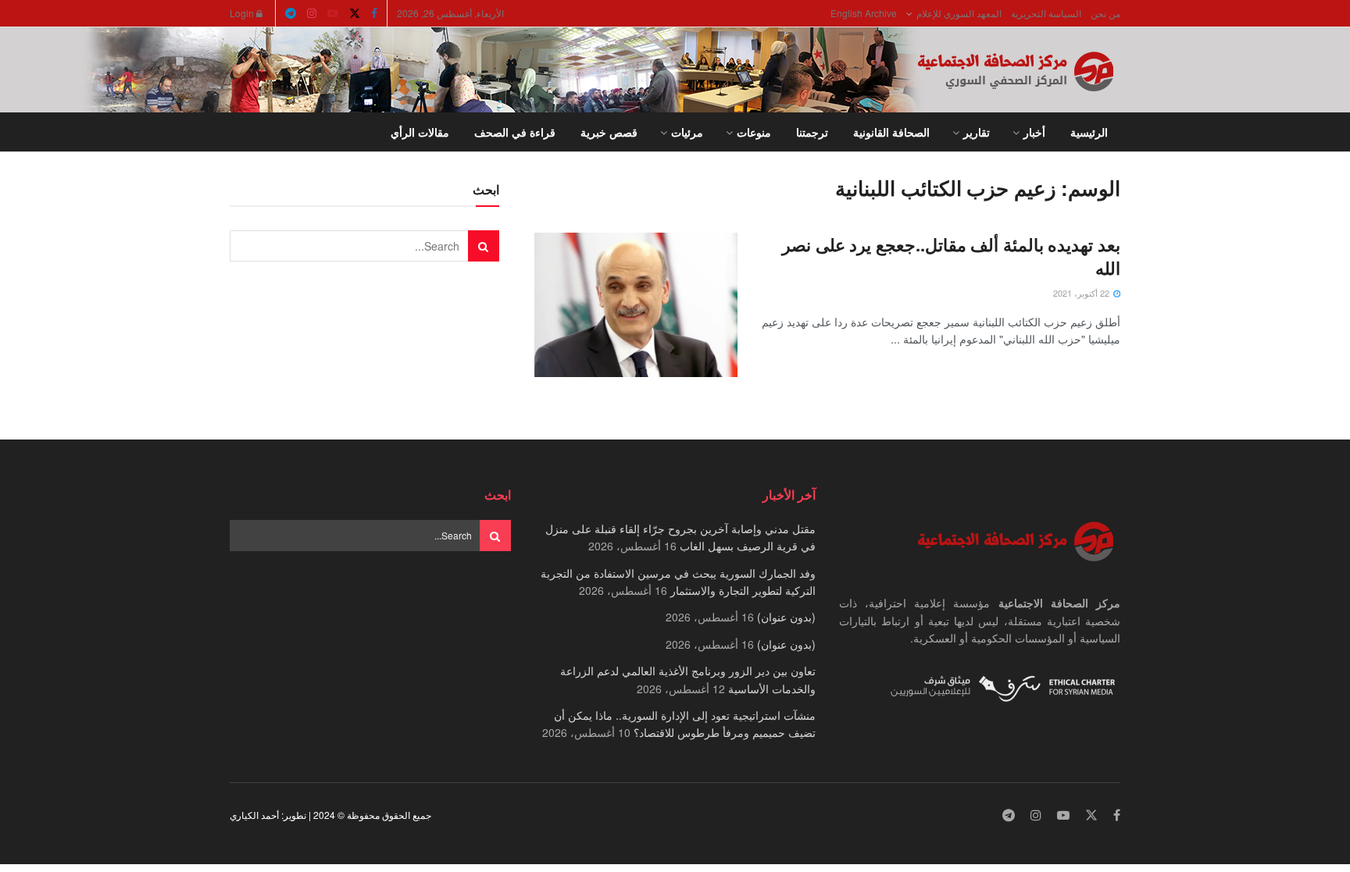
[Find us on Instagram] (311, 13)
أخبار (1034, 132)
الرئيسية (1089, 132)
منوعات (754, 132)
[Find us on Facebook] (374, 13)
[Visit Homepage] (1018, 70)
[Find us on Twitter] (354, 13)
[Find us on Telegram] (290, 13)
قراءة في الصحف (514, 132)
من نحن (1105, 13)
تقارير (976, 132)
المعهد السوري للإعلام (959, 13)
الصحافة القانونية (891, 132)
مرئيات (687, 132)
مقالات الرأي (420, 132)
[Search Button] (235, 131)
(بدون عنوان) (786, 617)
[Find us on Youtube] (332, 13)
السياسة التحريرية (1046, 13)
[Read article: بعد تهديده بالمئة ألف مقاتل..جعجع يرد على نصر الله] (636, 305)
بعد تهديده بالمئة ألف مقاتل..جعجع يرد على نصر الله (951, 256)
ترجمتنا (812, 132)
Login (243, 13)
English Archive (863, 13)
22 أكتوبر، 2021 (1082, 293)
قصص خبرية (609, 132)
